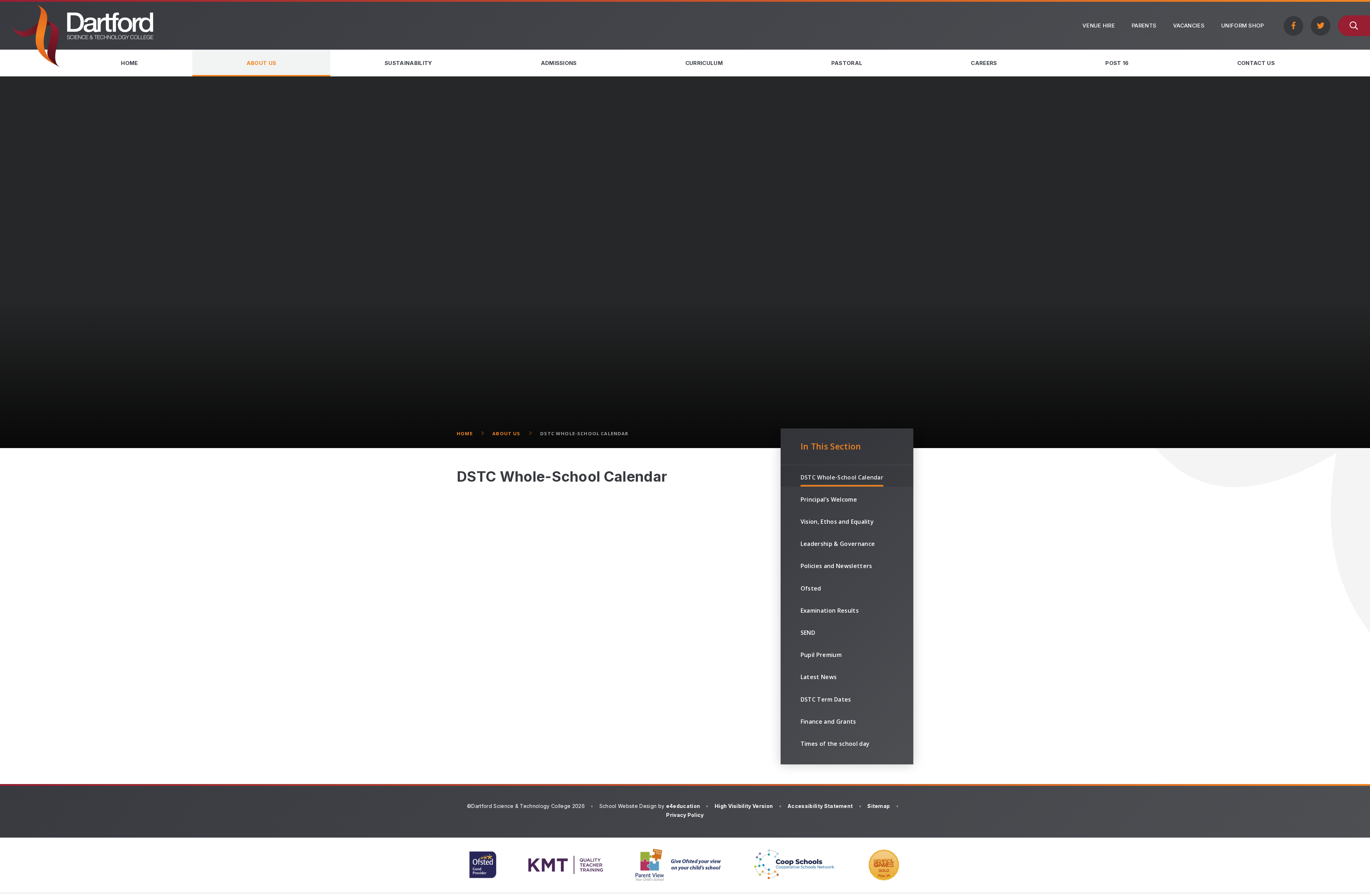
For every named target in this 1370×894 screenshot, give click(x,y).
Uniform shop (1242, 25)
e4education (683, 806)
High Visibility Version (744, 806)
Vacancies (1188, 25)
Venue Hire (1098, 25)
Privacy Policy (685, 815)
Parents (1144, 25)
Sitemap (878, 806)
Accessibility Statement (820, 806)
